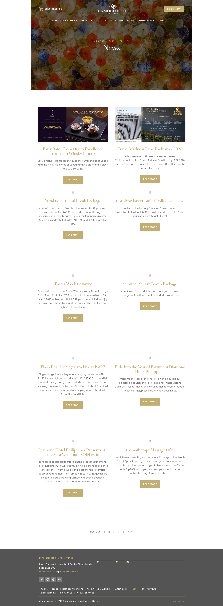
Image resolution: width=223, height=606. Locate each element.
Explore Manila (146, 20)
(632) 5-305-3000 (68, 571)
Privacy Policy (177, 601)
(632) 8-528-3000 (48, 571)
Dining (73, 20)
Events (83, 20)
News (104, 20)
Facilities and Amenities (99, 589)
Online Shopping (86, 593)
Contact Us (163, 20)
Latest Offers (117, 20)
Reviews (131, 20)
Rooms (64, 20)
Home (55, 20)
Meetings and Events (72, 589)
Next (131, 531)
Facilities (94, 20)
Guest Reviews (149, 589)
